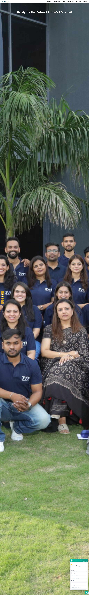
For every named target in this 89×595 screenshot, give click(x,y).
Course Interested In (74, 583)
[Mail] (2, 303)
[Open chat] (86, 592)
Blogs (64, 1)
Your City (72, 580)
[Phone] (2, 301)
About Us (48, 1)
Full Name (72, 570)
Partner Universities (70, 1)
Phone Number (73, 573)
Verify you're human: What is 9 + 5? (76, 587)
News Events (78, 1)
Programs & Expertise (56, 1)
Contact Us (85, 1)
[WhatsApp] (2, 296)
